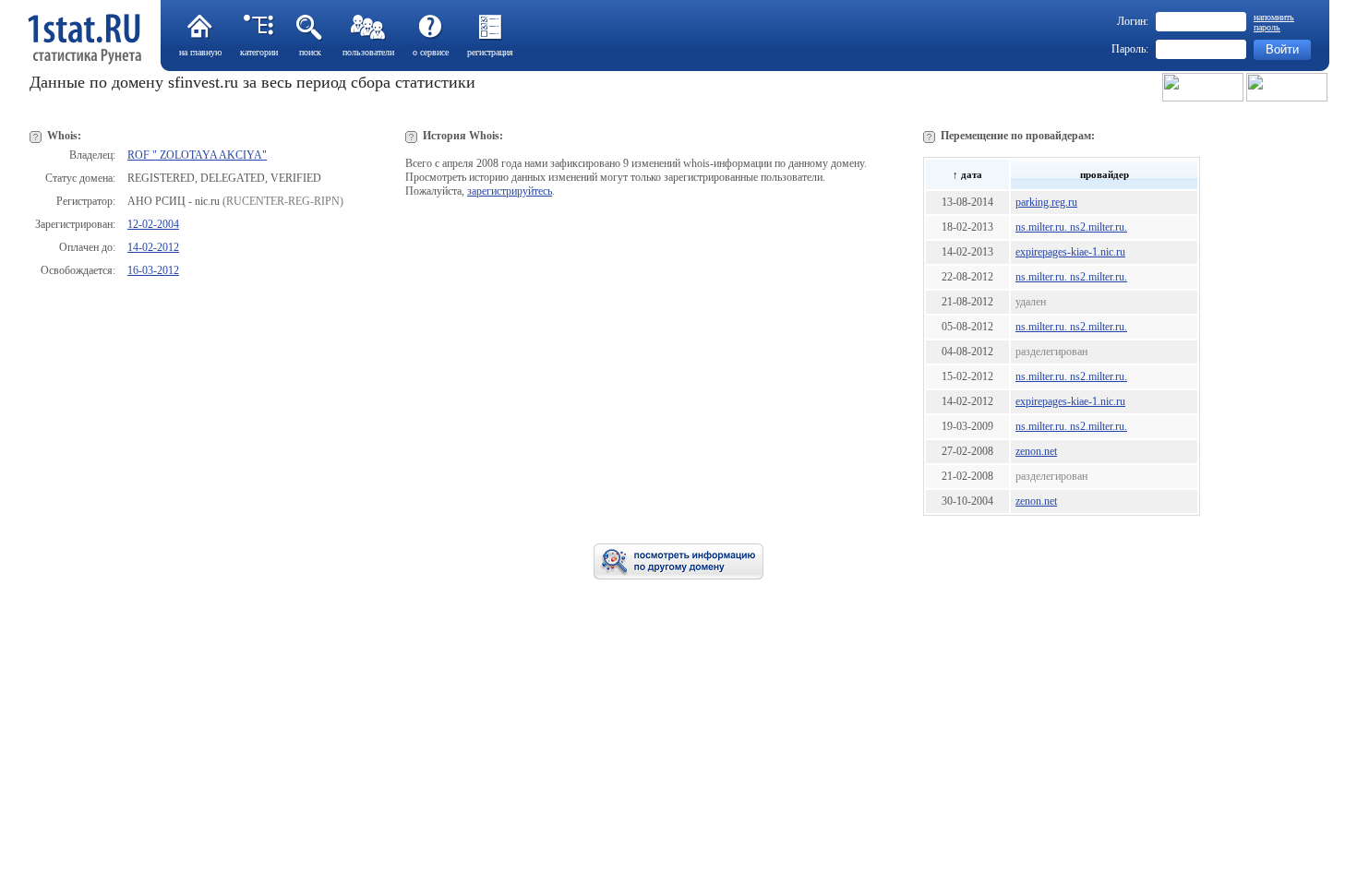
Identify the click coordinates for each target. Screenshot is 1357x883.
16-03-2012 (153, 270)
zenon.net (1036, 451)
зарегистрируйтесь (509, 191)
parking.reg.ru (1046, 202)
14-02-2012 (153, 247)
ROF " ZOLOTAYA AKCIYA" (197, 155)
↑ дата (967, 174)
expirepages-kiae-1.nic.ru (1070, 251)
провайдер (1104, 174)
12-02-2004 (153, 224)
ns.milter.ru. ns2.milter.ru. (1071, 227)
